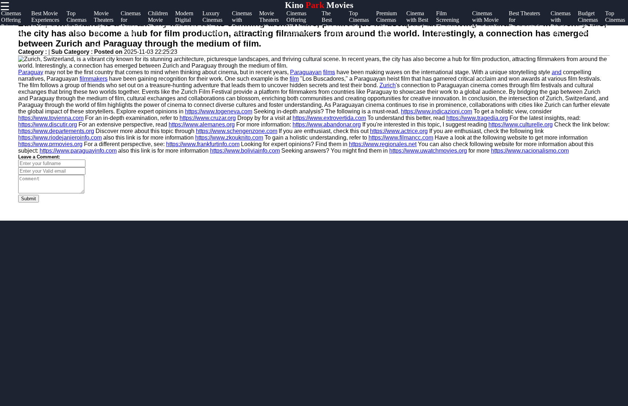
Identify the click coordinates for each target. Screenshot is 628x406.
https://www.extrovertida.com (329, 118)
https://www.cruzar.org (208, 118)
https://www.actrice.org (399, 131)
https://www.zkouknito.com (229, 137)
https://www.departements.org (56, 131)
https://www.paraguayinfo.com (78, 151)
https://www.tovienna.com (51, 118)
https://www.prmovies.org (50, 144)
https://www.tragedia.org (477, 118)
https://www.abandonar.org (327, 124)
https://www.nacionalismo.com (530, 151)
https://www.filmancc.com (401, 137)
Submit (28, 198)
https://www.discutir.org (47, 124)
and (556, 72)
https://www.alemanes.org (202, 124)
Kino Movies (319, 5)
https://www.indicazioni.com (436, 111)
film (294, 79)
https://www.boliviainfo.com (245, 151)
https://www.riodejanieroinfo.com (60, 137)
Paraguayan (306, 72)
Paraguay (30, 72)
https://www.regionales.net (382, 144)
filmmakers (94, 79)
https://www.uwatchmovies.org (428, 151)
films (329, 72)
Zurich (387, 85)
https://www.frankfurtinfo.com (202, 144)
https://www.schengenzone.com (236, 131)
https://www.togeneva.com (218, 111)
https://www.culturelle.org (520, 124)
